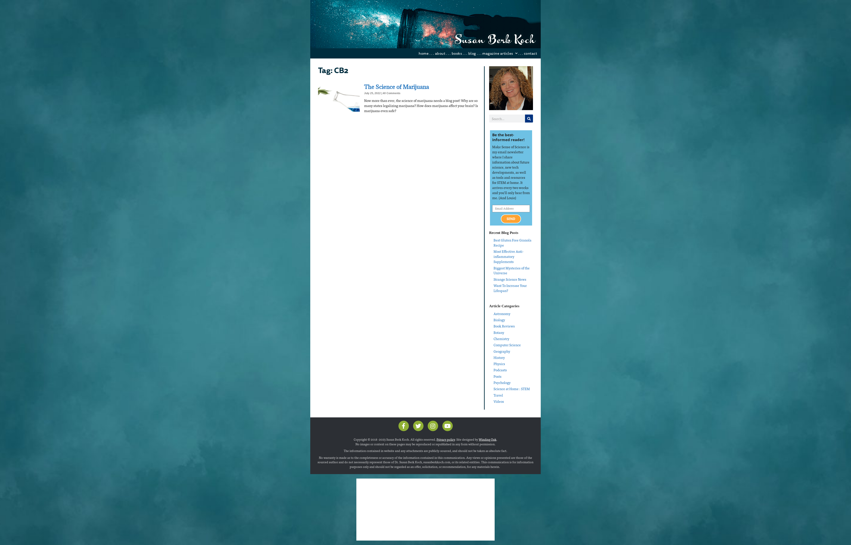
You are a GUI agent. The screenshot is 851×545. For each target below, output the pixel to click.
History (499, 357)
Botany (499, 332)
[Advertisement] (425, 510)
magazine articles (497, 53)
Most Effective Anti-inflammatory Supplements (508, 256)
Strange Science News (510, 279)
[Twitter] (418, 426)
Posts (498, 376)
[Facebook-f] (403, 426)
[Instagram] (433, 426)
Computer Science (507, 345)
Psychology (502, 382)
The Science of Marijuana (396, 86)
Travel (498, 395)
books (457, 53)
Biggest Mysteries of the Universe (512, 270)
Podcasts (500, 370)
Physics (499, 363)
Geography (502, 351)
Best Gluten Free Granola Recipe (512, 242)
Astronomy (502, 313)
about (440, 53)
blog (472, 53)
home (424, 53)
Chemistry (501, 338)
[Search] (529, 119)
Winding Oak (487, 439)
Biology (499, 320)
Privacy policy (446, 439)
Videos (499, 401)
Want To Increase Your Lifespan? (510, 288)
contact (530, 53)
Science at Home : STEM (512, 388)
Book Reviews (504, 326)
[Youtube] (447, 426)
